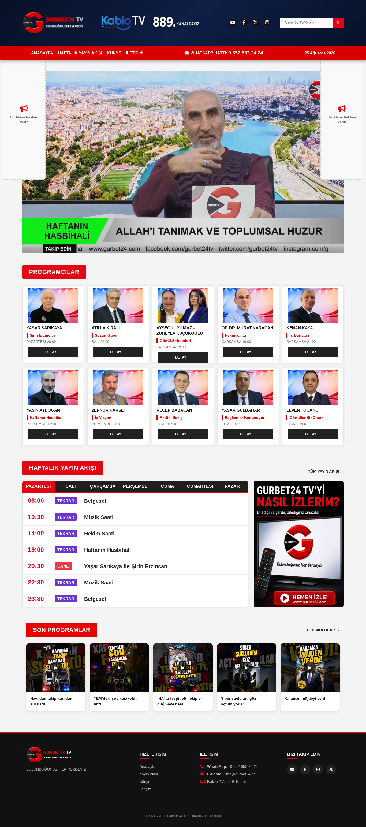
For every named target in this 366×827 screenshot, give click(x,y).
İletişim (145, 789)
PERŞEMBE (135, 486)
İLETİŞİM (134, 53)
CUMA (167, 486)
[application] (183, 162)
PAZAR (232, 486)
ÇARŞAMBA (103, 486)
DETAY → (53, 352)
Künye (145, 781)
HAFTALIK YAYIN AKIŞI (80, 53)
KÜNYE (114, 53)
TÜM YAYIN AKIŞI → (326, 471)
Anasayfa (147, 766)
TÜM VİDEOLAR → (323, 630)
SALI (71, 486)
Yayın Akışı (149, 774)
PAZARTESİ (38, 486)
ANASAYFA (42, 53)
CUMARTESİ (200, 486)
